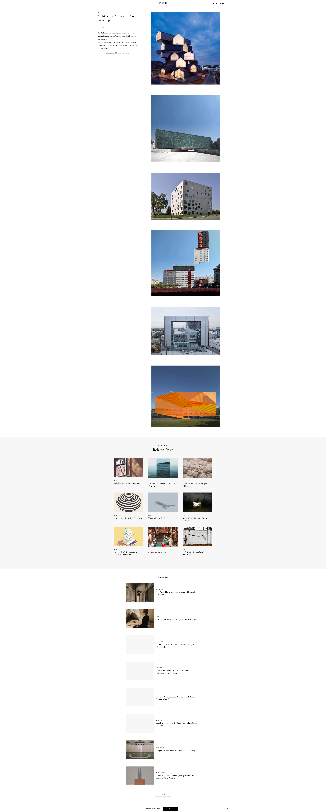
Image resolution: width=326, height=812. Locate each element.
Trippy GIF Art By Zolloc (158, 518)
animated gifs (120, 36)
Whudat (127, 53)
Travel (157, 616)
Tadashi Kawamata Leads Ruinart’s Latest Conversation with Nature (172, 671)
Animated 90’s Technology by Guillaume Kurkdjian (126, 553)
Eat (160, 616)
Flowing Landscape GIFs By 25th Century (161, 484)
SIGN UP (170, 808)
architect (133, 36)
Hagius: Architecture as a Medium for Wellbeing (175, 750)
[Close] (227, 809)
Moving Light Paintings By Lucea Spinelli (196, 519)
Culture (162, 747)
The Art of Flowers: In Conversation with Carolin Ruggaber (176, 593)
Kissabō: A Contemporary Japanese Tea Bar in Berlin (177, 619)
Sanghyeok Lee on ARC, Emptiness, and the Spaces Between (176, 724)
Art (157, 589)
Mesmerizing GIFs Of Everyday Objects (195, 484)
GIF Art (99, 12)
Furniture (163, 720)
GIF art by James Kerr (157, 552)
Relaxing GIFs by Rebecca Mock (127, 483)
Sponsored (161, 667)
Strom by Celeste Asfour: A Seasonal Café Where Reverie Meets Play (176, 698)
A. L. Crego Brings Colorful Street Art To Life (196, 553)
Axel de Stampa (102, 39)
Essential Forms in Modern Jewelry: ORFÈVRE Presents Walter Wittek (175, 776)
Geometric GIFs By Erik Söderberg (128, 518)
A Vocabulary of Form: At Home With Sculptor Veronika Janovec (175, 645)
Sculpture (161, 589)
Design (158, 694)
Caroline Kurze (102, 28)
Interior (163, 694)
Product (163, 772)
